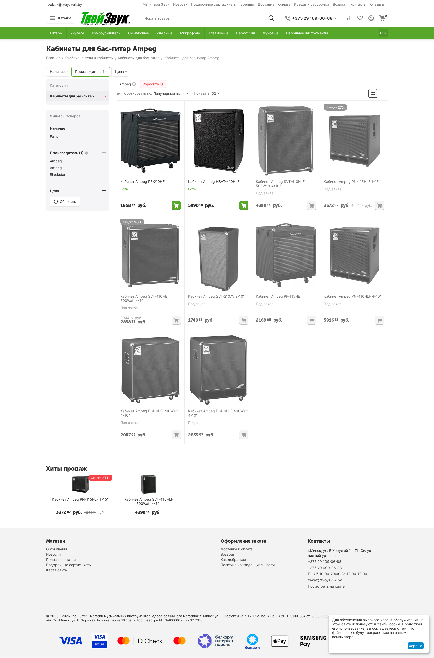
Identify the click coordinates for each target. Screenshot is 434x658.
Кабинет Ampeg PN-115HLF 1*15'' (352, 182)
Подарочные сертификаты (214, 4)
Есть (54, 136)
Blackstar (57, 174)
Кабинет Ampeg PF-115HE (278, 296)
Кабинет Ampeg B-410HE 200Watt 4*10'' (149, 413)
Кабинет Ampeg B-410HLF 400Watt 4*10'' (218, 413)
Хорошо (415, 646)
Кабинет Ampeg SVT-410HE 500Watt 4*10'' (143, 298)
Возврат (340, 4)
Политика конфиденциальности (248, 565)
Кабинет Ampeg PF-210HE (142, 182)
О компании (56, 549)
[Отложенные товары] (360, 18)
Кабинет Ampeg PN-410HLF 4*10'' (353, 296)
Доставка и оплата (237, 549)
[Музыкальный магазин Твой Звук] (105, 18)
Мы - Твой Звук (156, 4)
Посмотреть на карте (326, 586)
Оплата (284, 4)
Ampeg (56, 161)
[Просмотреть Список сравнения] (349, 18)
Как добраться (233, 559)
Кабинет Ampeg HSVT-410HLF (213, 182)
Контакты (358, 4)
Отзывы (377, 4)
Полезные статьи (61, 559)
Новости (180, 4)
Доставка (266, 4)
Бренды (247, 4)
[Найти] (271, 18)
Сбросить (150, 84)
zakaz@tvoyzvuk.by (65, 4)
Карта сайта (56, 570)
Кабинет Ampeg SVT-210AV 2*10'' (216, 296)
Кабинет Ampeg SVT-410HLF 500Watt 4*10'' (280, 184)
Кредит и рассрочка (311, 4)
